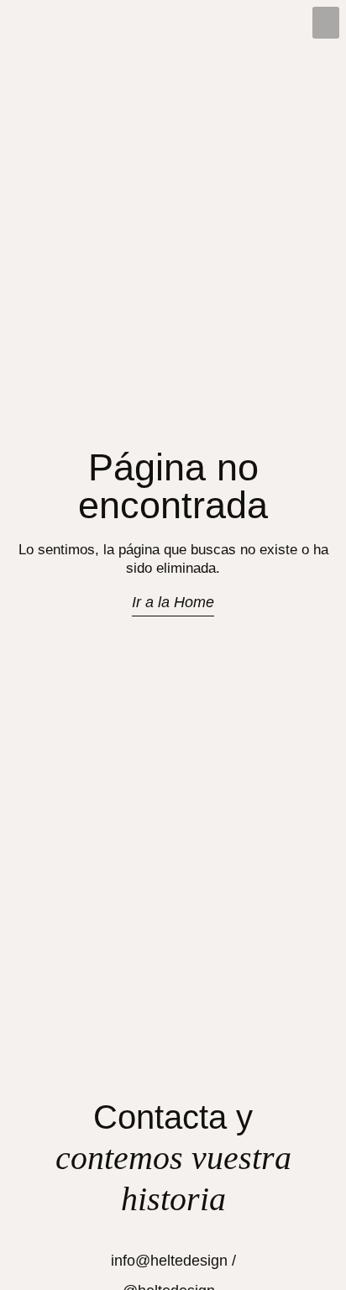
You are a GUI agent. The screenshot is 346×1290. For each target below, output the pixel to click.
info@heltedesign (169, 1260)
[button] (325, 23)
